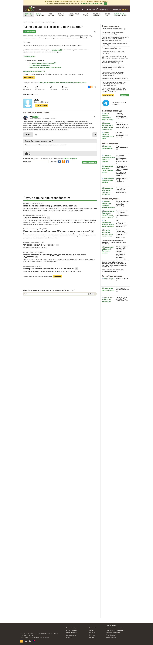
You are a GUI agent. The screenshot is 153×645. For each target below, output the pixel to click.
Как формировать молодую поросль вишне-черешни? (122, 223)
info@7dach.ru (28, 635)
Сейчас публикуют (71, 630)
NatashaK (26, 203)
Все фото (91, 630)
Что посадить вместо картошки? (39, 65)
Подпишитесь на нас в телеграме (119, 103)
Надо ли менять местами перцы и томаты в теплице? (48, 205)
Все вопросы (92, 632)
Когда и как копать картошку (122, 146)
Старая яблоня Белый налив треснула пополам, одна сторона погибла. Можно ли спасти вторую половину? (114, 264)
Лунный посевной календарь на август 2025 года (122, 116)
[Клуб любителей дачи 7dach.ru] (30, 8)
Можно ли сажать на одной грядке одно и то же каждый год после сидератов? (54, 255)
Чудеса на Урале (122, 278)
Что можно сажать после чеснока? (39, 244)
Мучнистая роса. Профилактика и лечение (122, 180)
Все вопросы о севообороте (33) (34, 71)
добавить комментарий (89, 162)
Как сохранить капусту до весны (122, 288)
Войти (126, 9)
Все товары (92, 628)
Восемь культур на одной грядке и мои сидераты (45, 67)
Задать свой (124, 95)
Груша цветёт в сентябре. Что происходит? (121, 299)
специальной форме (70, 159)
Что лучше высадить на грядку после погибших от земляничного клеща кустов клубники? (114, 83)
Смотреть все (57, 276)
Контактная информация (113, 632)
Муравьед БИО (57, 50)
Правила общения (111, 625)
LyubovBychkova (28, 215)
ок (105, 4)
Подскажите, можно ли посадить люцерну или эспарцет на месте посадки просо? (113, 73)
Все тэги (91, 637)
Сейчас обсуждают (71, 632)
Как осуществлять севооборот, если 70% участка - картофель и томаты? (56, 231)
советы (57, 82)
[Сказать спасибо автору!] (94, 134)
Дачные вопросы (71, 635)
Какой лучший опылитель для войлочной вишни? (112, 270)
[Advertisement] (60, 180)
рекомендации (63, 82)
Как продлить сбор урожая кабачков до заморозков (121, 190)
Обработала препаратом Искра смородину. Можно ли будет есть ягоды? (114, 242)
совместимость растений (80, 82)
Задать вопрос (29, 77)
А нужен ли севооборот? (34, 217)
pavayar (25, 252)
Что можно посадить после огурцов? (114, 78)
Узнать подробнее (29, 56)
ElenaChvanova (28, 229)
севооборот (70, 82)
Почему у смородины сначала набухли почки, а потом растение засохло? (122, 233)
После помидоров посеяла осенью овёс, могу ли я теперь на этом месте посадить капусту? (114, 90)
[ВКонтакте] (89, 87)
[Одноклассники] (91, 87)
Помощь (68, 637)
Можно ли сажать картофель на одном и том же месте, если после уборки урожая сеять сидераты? (115, 38)
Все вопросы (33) (108, 95)
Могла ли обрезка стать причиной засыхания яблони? (122, 204)
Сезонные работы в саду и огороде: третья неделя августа (122, 125)
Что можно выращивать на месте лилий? (42, 63)
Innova (25, 266)
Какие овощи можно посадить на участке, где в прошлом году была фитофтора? (113, 67)
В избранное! (31, 31)
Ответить (28, 134)
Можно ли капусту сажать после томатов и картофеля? (112, 61)
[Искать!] (83, 9)
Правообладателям (111, 635)
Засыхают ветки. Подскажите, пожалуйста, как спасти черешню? (122, 213)
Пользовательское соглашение (115, 628)
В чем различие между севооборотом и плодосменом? (49, 268)
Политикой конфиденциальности (91, 4)
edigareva (26, 242)
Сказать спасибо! (41, 105)
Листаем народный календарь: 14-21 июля (122, 135)
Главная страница (71, 628)
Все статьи (92, 635)
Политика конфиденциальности (115, 630)
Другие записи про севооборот (44, 198)
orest (30, 116)
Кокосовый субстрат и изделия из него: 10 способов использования (122, 158)
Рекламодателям (111, 637)
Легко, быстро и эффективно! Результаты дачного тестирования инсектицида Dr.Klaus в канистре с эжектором (121, 253)
